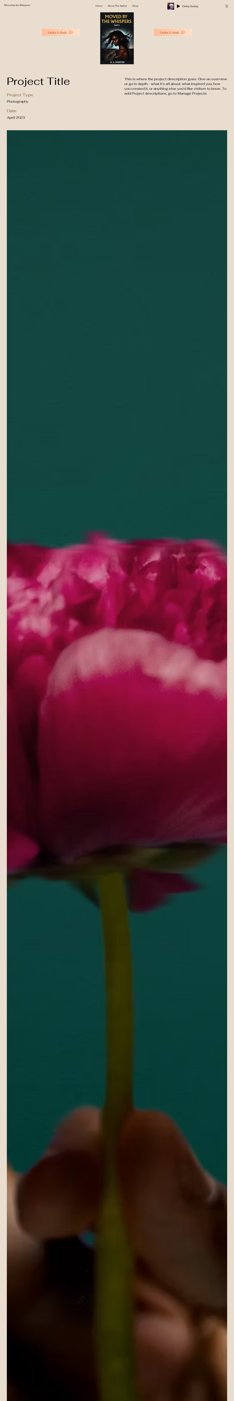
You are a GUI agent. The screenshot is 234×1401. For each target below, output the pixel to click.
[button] (227, 6)
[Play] (178, 6)
